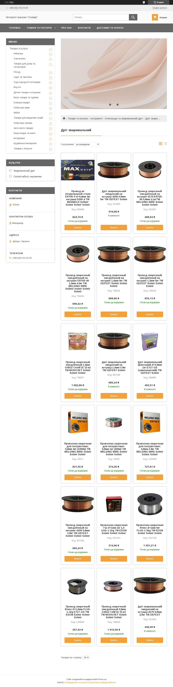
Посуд (17, 72)
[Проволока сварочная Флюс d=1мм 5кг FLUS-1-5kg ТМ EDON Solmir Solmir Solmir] (150, 504)
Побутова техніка (23, 123)
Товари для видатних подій (28, 117)
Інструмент (97, 118)
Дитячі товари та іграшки (27, 92)
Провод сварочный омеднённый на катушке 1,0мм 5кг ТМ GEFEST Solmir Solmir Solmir (113, 280)
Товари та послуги (39, 28)
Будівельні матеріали (25, 143)
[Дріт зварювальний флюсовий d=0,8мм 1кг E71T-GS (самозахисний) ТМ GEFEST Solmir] (150, 341)
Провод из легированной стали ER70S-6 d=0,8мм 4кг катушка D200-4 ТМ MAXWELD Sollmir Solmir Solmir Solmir (77, 198)
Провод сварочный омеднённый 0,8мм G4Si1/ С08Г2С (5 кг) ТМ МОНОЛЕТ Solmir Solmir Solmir (114, 612)
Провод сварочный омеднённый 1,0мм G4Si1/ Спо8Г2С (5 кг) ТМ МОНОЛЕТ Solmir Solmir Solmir (78, 367)
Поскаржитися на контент (77, 682)
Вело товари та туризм (26, 97)
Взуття (17, 87)
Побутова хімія (22, 107)
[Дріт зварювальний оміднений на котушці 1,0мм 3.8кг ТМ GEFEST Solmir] (113, 341)
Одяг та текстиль (23, 77)
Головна (14, 28)
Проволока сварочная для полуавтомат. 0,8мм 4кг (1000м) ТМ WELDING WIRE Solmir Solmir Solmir (77, 449)
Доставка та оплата (110, 28)
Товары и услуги (18, 48)
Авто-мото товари (23, 128)
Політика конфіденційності (103, 682)
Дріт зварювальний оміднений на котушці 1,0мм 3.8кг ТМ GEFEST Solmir (114, 366)
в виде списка (165, 144)
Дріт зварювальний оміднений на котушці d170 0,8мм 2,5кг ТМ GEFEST (150, 610)
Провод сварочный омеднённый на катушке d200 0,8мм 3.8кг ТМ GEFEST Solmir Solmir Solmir (78, 530)
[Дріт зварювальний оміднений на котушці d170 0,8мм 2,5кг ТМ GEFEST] (150, 585)
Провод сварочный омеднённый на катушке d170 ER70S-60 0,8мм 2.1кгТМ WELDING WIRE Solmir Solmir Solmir (149, 198)
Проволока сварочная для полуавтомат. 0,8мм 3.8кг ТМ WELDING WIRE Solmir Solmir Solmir (149, 449)
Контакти (84, 28)
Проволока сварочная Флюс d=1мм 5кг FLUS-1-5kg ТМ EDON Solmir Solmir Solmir (149, 529)
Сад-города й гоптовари (27, 82)
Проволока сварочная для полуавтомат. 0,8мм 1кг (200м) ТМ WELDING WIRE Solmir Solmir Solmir (113, 449)
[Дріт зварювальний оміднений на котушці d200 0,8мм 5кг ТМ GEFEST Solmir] (113, 170)
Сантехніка (19, 58)
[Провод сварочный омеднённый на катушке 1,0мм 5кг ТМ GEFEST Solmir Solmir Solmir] (113, 254)
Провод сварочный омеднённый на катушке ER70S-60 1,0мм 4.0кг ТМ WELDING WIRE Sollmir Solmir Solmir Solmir (77, 283)
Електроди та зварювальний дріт (124, 118)
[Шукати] (133, 17)
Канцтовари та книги (24, 133)
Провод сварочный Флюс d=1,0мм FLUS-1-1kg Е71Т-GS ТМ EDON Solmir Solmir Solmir (78, 612)
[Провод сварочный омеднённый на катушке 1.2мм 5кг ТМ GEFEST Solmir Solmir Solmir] (150, 254)
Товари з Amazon (23, 148)
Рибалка (18, 53)
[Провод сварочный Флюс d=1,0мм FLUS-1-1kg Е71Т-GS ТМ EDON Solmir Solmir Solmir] (77, 585)
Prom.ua (102, 679)
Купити (77, 227)
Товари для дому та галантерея (24, 65)
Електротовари (22, 102)
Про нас (66, 28)
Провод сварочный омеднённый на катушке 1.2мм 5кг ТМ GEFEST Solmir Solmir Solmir (149, 280)
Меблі (17, 112)
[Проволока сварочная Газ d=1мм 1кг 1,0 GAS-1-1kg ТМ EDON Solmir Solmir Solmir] (113, 504)
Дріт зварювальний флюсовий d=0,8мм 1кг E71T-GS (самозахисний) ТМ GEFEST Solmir (150, 367)
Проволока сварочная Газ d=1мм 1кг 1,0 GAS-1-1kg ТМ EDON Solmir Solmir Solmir (113, 529)
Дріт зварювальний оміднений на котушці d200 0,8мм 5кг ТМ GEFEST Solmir (113, 195)
